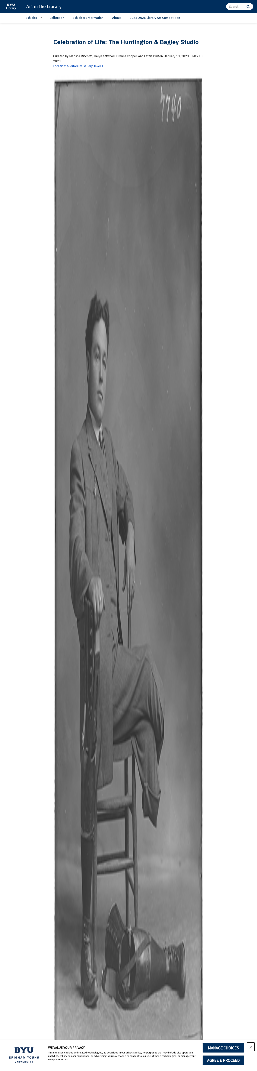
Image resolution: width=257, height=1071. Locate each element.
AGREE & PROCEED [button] (223, 1060)
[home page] (10, 6)
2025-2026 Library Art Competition (155, 18)
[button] (251, 1047)
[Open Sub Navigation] (41, 17)
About (116, 18)
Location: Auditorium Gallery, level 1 (78, 66)
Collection (56, 18)
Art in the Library (44, 6)
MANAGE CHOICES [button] (223, 1047)
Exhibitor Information (88, 18)
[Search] (248, 6)
